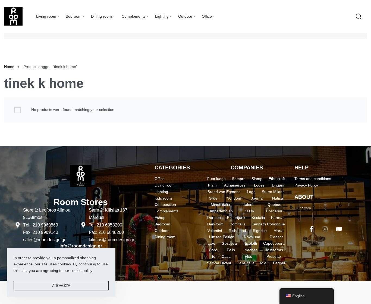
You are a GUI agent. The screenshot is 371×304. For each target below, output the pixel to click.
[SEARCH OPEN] (358, 16)
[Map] (339, 229)
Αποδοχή (61, 286)
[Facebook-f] (311, 229)
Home (9, 66)
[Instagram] (325, 229)
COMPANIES (247, 167)
